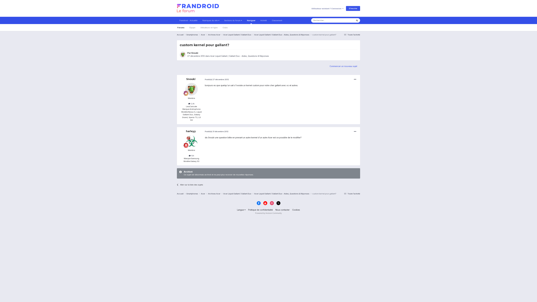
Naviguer (251, 20)
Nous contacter (282, 210)
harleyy (191, 131)
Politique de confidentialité (260, 210)
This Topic (345, 20)
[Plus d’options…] (355, 79)
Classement (277, 20)
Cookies (296, 210)
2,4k (192, 103)
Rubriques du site (210, 20)
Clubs (225, 27)
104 (192, 155)
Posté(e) (217, 79)
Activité (263, 20)
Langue (240, 210)
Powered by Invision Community (268, 213)
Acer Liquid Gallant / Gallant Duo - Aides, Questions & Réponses (239, 56)
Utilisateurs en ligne (209, 27)
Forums (180, 27)
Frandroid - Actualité (188, 20)
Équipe (192, 27)
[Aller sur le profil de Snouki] (183, 54)
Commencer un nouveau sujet (343, 66)
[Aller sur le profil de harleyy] (191, 141)
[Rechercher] (357, 20)
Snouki (194, 53)
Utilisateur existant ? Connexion (326, 8)
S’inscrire (353, 8)
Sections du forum (232, 20)
